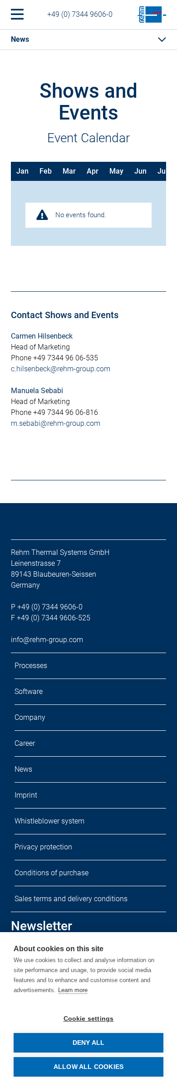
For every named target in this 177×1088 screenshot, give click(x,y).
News (23, 769)
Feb (45, 171)
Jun (140, 171)
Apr (92, 171)
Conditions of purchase (51, 872)
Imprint (26, 795)
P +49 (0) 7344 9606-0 (47, 607)
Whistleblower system (49, 821)
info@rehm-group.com (47, 639)
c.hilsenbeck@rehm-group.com (60, 368)
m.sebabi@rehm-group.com (55, 423)
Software (29, 691)
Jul (162, 171)
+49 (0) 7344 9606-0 (80, 14)
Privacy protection (43, 847)
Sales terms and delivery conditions (71, 898)
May (116, 171)
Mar (69, 171)
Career (25, 743)
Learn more (73, 990)
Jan (22, 171)
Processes (31, 665)
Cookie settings (89, 1018)
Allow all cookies (88, 1066)
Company (30, 717)
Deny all (89, 1042)
